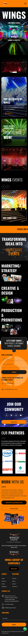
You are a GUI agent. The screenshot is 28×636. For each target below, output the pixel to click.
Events (3, 584)
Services (14, 578)
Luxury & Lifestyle (14, 40)
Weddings (14, 37)
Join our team (14, 508)
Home (3, 578)
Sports (14, 33)
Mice (14, 30)
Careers (14, 584)
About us (4, 581)
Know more (14, 422)
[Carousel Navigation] (14, 187)
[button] (14, 272)
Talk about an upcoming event (14, 502)
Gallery (13, 581)
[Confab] (5, 4)
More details (8, 113)
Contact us (14, 586)
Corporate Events (14, 23)
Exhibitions (14, 26)
